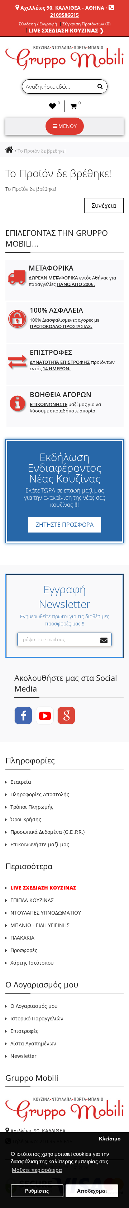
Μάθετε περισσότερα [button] (37, 1170)
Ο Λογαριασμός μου (34, 1005)
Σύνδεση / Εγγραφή (38, 24)
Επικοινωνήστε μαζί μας (39, 844)
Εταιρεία (20, 781)
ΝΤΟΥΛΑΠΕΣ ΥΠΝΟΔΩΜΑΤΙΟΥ (45, 912)
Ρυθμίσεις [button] (37, 1191)
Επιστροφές (24, 1031)
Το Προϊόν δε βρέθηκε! (42, 151)
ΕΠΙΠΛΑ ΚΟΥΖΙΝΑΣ (32, 900)
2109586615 (64, 14)
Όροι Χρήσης (25, 819)
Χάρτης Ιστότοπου (32, 962)
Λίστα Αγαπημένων (33, 1043)
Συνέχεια (104, 205)
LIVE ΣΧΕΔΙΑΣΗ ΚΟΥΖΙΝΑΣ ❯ (66, 30)
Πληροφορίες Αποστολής (39, 794)
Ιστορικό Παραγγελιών (36, 1018)
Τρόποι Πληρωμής (31, 806)
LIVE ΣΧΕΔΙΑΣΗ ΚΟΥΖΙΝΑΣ (43, 887)
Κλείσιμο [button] (110, 1139)
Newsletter (23, 1056)
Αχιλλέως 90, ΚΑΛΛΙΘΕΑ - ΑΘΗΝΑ (62, 7)
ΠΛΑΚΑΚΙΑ (22, 937)
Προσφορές (23, 950)
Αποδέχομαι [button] (92, 1191)
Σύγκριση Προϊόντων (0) (86, 24)
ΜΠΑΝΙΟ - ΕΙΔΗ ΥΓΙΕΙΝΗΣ (40, 925)
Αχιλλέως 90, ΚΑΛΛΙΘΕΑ (38, 1130)
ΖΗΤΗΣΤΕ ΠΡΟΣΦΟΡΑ (65, 525)
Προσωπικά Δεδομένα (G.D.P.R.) (47, 831)
